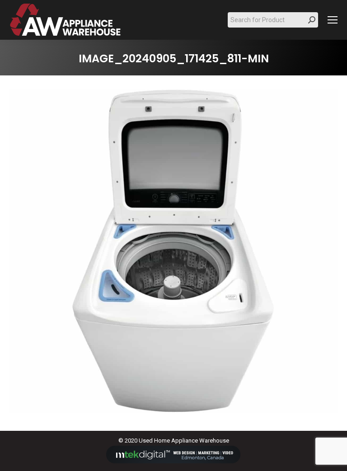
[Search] (311, 20)
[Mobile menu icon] (332, 19)
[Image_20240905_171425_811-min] (173, 251)
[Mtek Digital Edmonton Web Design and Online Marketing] (173, 461)
